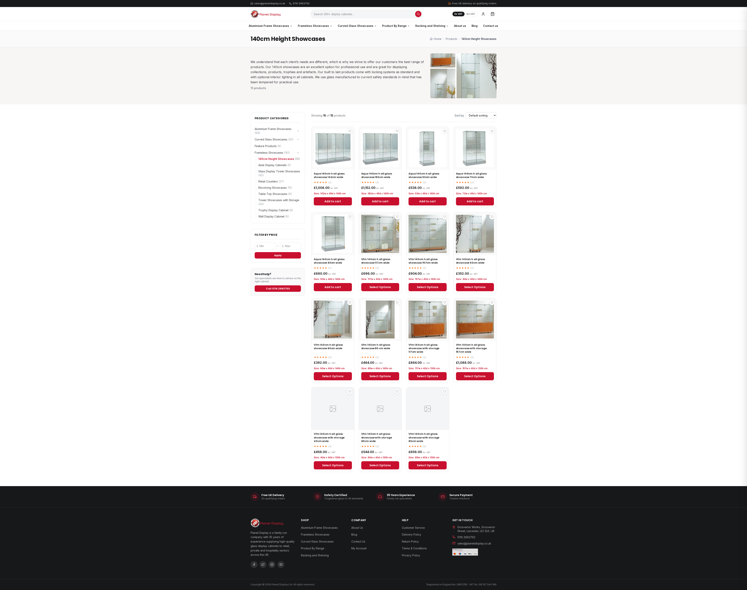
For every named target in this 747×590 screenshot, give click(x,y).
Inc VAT (470, 13)
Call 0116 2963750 (278, 288)
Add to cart (332, 201)
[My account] (483, 14)
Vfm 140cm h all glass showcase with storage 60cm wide (376, 437)
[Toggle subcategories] (298, 131)
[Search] (418, 14)
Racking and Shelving (430, 25)
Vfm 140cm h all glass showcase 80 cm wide (375, 346)
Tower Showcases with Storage (278, 202)
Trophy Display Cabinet (275, 210)
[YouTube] (280, 564)
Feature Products (268, 146)
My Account (358, 548)
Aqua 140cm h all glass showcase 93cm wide (329, 261)
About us (460, 25)
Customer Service (413, 527)
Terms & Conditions (414, 548)
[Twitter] (263, 564)
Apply (278, 255)
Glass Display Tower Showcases (279, 173)
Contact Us (358, 541)
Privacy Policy (411, 555)
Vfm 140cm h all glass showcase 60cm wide (328, 346)
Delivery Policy (411, 534)
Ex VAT (458, 13)
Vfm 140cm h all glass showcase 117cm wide (375, 261)
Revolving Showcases (275, 187)
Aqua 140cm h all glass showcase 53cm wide (424, 175)
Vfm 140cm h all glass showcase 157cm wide (423, 261)
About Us (357, 527)
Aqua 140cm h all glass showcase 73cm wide (471, 175)
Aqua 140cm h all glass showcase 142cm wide (329, 175)
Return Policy (410, 541)
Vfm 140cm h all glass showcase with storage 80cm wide (424, 437)
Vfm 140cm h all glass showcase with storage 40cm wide (329, 437)
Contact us (490, 25)
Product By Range (394, 25)
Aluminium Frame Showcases (269, 25)
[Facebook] (254, 564)
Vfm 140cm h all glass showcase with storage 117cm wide (424, 348)
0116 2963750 (301, 3)
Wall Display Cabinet (273, 216)
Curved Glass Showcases (355, 25)
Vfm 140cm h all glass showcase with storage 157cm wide (471, 348)
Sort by (459, 115)
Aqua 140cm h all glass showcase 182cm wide (376, 175)
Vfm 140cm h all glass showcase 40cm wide (470, 261)
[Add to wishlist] (350, 131)
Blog (475, 25)
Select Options (380, 287)
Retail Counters (271, 181)
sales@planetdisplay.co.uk (269, 3)
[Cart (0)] (492, 14)
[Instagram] (271, 564)
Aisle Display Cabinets (274, 165)
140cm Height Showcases (279, 158)
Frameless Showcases (313, 25)
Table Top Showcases (275, 193)
